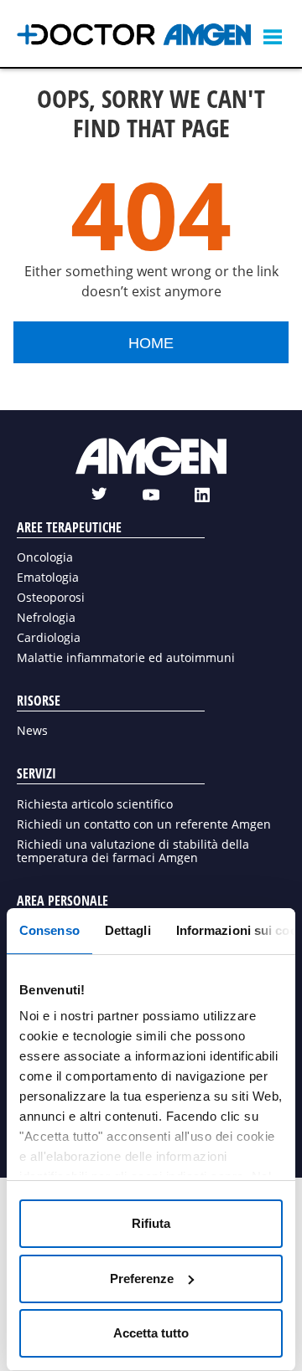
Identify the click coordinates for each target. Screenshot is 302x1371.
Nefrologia (46, 617)
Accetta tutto (151, 1333)
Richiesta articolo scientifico (95, 804)
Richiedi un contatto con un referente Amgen (144, 824)
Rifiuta (151, 1223)
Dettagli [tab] (128, 930)
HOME (151, 343)
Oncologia (45, 557)
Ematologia (48, 577)
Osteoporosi (51, 597)
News (32, 730)
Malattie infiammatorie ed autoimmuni (126, 657)
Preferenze (142, 1278)
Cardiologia (49, 637)
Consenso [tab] (49, 930)
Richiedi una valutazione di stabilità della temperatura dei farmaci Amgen (133, 850)
